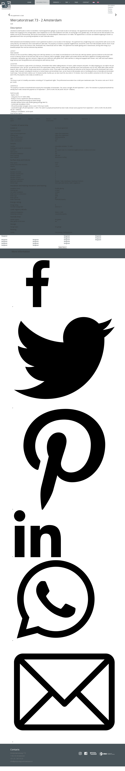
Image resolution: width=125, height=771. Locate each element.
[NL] (94, 2)
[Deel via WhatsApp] (55, 640)
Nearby (110, 11)
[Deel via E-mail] (64, 742)
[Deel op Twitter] (64, 408)
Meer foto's (62, 247)
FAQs (76, 2)
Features (110, 7)
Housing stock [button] (41, 2)
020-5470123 (15, 254)
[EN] (98, 2)
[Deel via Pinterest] (64, 509)
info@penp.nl (15, 256)
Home (29, 2)
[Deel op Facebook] (37, 306)
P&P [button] (66, 2)
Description (111, 5)
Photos (110, 9)
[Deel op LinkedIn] (37, 557)
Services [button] (56, 2)
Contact (86, 2)
